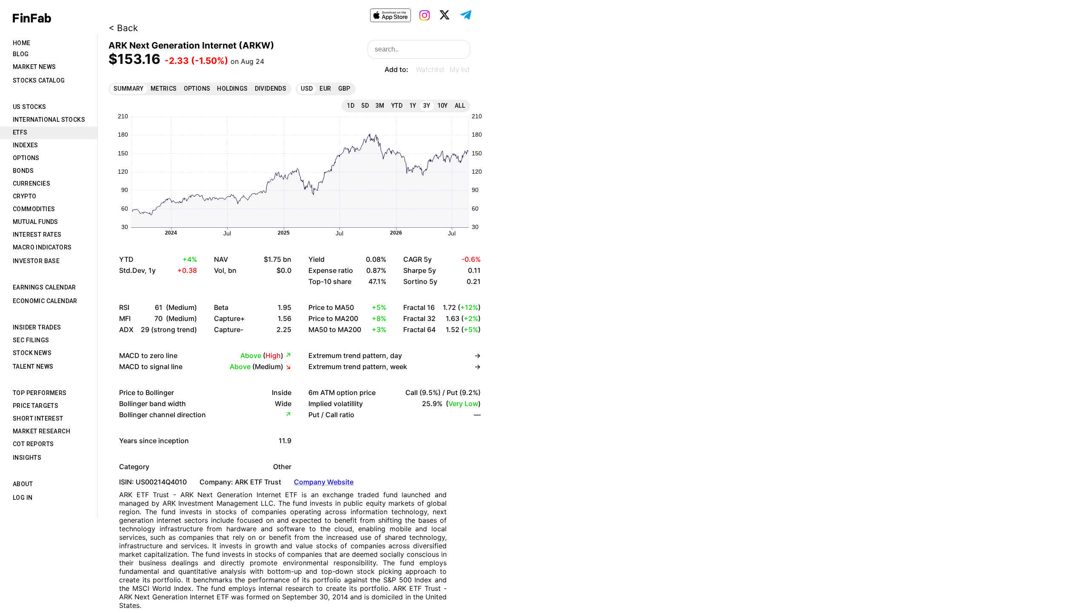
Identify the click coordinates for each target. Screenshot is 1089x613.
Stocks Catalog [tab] (39, 80)
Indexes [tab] (25, 145)
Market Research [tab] (41, 431)
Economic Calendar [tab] (45, 301)
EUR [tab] (325, 88)
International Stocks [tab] (49, 119)
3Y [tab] (426, 105)
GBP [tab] (344, 88)
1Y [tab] (412, 105)
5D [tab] (365, 105)
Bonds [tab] (23, 170)
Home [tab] (22, 43)
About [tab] (23, 484)
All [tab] (460, 105)
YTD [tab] (396, 105)
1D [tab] (350, 105)
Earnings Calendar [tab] (44, 287)
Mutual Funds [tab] (35, 221)
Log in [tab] (22, 497)
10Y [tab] (442, 105)
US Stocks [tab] (29, 106)
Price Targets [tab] (35, 405)
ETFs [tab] (20, 132)
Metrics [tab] (164, 88)
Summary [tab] (129, 88)
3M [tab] (380, 105)
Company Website (323, 482)
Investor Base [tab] (36, 261)
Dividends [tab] (271, 88)
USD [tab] (307, 88)
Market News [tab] (34, 66)
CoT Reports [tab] (33, 444)
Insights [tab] (27, 457)
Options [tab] (26, 158)
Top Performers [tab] (40, 393)
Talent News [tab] (33, 366)
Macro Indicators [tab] (42, 247)
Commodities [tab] (34, 209)
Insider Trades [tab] (37, 327)
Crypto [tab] (24, 196)
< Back (123, 28)
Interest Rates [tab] (37, 234)
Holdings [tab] (232, 88)
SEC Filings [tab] (31, 340)
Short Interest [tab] (38, 418)
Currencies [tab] (31, 183)
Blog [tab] (21, 54)
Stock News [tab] (32, 352)
